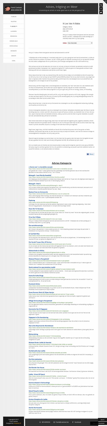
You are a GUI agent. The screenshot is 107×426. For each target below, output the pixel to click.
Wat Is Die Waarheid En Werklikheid (41, 326)
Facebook (77, 422)
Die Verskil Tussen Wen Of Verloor (40, 242)
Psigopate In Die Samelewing (38, 317)
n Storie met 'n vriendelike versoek (40, 167)
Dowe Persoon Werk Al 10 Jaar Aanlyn (41, 292)
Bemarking (13, 36)
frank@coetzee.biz (62, 422)
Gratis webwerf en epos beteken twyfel (42, 267)
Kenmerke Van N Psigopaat (38, 309)
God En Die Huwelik (35, 408)
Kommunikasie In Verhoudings (39, 383)
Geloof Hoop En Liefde (36, 391)
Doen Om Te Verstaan (36, 209)
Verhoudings (14, 46)
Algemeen (14, 31)
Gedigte (13, 55)
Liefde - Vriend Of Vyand (37, 374)
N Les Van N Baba (71, 23)
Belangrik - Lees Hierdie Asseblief (40, 175)
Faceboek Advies (34, 284)
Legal (13, 60)
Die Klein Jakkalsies (35, 359)
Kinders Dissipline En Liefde (38, 399)
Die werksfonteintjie (36, 225)
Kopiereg (32, 200)
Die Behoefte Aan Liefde (37, 351)
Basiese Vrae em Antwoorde (38, 192)
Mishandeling (33, 334)
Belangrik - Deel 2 (35, 184)
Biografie (14, 51)
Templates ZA (17, 423)
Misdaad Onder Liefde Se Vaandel (40, 342)
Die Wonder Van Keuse (36, 367)
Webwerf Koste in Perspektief (39, 259)
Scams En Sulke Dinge (36, 276)
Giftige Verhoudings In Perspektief (40, 301)
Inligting (13, 21)
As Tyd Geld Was (34, 234)
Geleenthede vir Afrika (36, 251)
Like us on (98, 423)
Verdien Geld (14, 41)
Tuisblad (13, 16)
